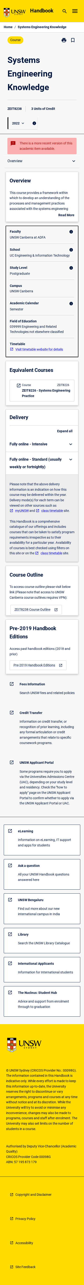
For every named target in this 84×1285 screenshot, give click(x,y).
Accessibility (24, 1243)
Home (8, 27)
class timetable (52, 511)
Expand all (65, 431)
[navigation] (36, 609)
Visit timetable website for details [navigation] (39, 349)
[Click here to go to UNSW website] (14, 13)
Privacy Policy (25, 1219)
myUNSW (22, 511)
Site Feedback (25, 1267)
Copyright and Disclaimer (33, 1194)
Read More (66, 215)
